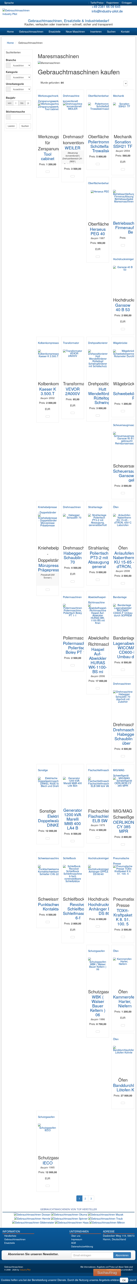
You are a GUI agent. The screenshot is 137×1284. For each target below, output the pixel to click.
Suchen (111, 31)
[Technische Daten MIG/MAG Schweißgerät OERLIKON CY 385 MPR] (123, 844)
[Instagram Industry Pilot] (129, 1245)
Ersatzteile (54, 31)
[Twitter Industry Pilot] (114, 1245)
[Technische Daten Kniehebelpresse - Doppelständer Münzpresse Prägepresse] (48, 590)
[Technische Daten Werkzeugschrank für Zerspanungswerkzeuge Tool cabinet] (48, 172)
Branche (11, 60)
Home (10, 31)
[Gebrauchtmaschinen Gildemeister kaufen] (33, 1222)
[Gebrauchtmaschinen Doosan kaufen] (32, 1214)
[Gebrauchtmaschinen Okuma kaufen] (69, 1214)
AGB (73, 1243)
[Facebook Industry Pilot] (109, 1245)
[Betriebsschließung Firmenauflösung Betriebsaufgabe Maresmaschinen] (124, 199)
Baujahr (10, 97)
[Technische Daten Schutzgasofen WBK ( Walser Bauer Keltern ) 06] (98, 1032)
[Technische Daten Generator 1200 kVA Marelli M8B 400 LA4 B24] (73, 841)
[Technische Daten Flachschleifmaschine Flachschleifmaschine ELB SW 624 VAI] (98, 837)
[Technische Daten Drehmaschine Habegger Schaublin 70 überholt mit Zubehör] (123, 756)
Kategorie (12, 72)
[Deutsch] (19, 3)
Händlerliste (10, 1235)
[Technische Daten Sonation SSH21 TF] (123, 169)
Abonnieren (122, 1255)
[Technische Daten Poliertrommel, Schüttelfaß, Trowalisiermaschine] (98, 164)
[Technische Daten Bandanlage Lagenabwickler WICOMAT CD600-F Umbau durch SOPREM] (123, 670)
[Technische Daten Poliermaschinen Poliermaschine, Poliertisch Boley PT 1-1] (73, 665)
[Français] (44, 3)
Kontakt (125, 31)
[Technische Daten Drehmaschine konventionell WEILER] (73, 176)
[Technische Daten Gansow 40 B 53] (123, 329)
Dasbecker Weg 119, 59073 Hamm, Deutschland (119, 1237)
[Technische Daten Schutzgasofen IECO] (48, 1186)
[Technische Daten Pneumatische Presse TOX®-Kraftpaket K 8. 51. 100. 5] (123, 937)
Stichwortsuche (15, 111)
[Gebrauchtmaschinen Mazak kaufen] (105, 1214)
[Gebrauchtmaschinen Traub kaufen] (105, 1218)
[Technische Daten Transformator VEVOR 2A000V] (73, 413)
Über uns (75, 1235)
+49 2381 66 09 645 (106, 6)
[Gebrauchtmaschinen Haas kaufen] (72, 1222)
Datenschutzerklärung (82, 1246)
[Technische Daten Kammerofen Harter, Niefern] (123, 1025)
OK (124, 1280)
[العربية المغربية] (38, 3)
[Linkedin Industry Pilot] (124, 1245)
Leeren (11, 125)
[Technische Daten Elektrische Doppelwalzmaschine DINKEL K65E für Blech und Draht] (48, 838)
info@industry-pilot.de (107, 11)
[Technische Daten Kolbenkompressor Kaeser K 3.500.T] (48, 416)
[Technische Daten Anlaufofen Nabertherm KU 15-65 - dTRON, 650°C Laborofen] (123, 583)
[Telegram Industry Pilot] (119, 1245)
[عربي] (51, 3)
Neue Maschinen (75, 31)
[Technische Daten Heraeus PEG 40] (98, 257)
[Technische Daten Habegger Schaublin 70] (73, 581)
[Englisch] (25, 3)
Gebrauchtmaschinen (31, 31)
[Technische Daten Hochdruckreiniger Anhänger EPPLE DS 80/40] (98, 926)
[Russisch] (31, 3)
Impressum (76, 1239)
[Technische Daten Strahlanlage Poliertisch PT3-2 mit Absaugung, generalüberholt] (98, 580)
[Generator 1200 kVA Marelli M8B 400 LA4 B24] (72, 786)
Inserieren (96, 31)
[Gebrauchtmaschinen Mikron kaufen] (107, 1222)
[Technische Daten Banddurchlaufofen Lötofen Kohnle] (123, 1103)
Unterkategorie (15, 84)
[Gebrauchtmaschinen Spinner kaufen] (69, 1218)
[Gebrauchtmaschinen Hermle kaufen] (32, 1218)
